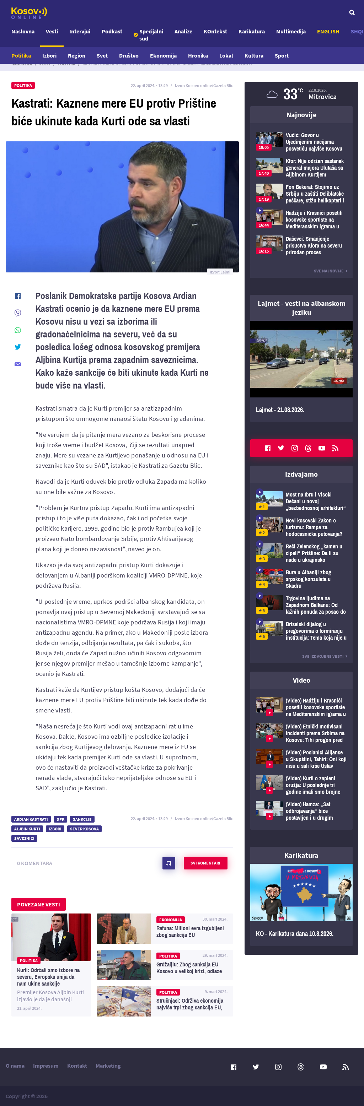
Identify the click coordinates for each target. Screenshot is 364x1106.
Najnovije (301, 114)
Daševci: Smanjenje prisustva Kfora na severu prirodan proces (301, 245)
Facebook (268, 448)
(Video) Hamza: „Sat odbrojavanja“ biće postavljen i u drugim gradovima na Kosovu (301, 811)
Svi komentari (205, 863)
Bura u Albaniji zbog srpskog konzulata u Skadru (301, 579)
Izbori (49, 55)
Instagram (295, 448)
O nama (15, 1065)
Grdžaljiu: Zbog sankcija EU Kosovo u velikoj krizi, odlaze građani (165, 965)
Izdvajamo (301, 474)
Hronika (198, 55)
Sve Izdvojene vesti (323, 656)
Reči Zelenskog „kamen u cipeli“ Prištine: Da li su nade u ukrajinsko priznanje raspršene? (301, 553)
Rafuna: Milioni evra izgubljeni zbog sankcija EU (165, 928)
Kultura (254, 55)
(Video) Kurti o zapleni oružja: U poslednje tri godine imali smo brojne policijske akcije (301, 785)
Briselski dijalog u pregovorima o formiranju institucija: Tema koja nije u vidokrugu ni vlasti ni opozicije (301, 631)
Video (301, 680)
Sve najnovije (329, 270)
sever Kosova (84, 828)
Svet (102, 55)
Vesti (52, 31)
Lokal (226, 55)
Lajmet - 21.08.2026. (301, 371)
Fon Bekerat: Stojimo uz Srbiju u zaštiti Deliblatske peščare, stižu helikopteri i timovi (301, 194)
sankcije (82, 819)
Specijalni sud (151, 35)
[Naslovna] (29, 13)
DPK (60, 819)
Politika (21, 55)
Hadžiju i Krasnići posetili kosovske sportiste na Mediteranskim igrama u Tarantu (301, 220)
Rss (335, 448)
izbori (55, 828)
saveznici (24, 838)
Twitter (281, 448)
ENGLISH (328, 31)
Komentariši (168, 863)
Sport (282, 55)
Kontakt (77, 1065)
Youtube (322, 448)
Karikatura (252, 31)
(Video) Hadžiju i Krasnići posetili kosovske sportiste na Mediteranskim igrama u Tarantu (301, 707)
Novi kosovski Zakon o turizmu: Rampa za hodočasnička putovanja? (301, 527)
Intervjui (79, 31)
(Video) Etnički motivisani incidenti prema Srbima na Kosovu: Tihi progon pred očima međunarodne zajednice (301, 733)
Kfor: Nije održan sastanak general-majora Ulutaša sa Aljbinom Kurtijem (301, 168)
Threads (308, 448)
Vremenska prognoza (301, 94)
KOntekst (215, 31)
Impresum (46, 1065)
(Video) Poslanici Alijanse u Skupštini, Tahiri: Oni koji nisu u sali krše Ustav (301, 759)
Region (76, 55)
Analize (183, 31)
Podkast (112, 31)
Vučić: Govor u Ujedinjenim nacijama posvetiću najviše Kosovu (301, 142)
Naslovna (22, 31)
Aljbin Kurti (27, 828)
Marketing (108, 1065)
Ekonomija (163, 55)
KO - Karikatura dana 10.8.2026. (301, 905)
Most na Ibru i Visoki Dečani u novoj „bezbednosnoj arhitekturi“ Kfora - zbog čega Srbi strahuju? (301, 501)
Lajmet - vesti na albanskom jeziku (302, 307)
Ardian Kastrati (31, 819)
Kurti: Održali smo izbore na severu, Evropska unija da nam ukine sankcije (51, 964)
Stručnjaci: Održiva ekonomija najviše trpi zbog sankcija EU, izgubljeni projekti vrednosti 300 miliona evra (165, 1001)
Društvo (129, 55)
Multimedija (291, 31)
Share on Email (17, 364)
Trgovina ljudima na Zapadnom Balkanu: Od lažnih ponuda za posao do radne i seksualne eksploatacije (301, 605)
